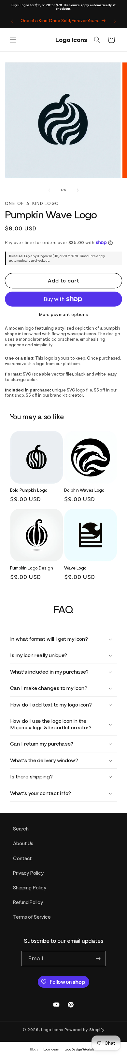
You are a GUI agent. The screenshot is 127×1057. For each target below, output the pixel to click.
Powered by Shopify (84, 1029)
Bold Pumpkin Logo (29, 490)
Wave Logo (75, 568)
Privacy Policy (28, 873)
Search (20, 829)
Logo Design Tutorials (79, 1049)
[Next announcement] (115, 21)
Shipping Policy (29, 888)
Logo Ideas (51, 1049)
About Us (23, 843)
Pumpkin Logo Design (31, 568)
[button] (13, 40)
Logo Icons (52, 1029)
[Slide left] (49, 190)
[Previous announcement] (12, 21)
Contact (22, 858)
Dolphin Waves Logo (84, 490)
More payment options (63, 314)
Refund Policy (28, 902)
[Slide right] (78, 190)
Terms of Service (31, 917)
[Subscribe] (98, 958)
